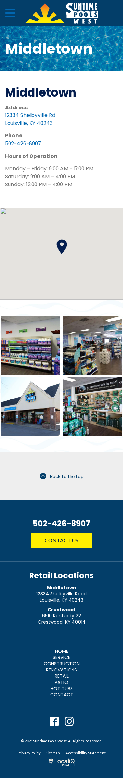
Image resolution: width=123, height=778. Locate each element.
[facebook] (54, 721)
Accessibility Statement (85, 753)
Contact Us (61, 540)
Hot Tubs (62, 688)
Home (61, 651)
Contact (61, 694)
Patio (61, 682)
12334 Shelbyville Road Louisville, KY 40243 (61, 597)
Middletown (48, 49)
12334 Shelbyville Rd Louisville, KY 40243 (30, 119)
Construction (62, 663)
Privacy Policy (29, 753)
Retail (62, 676)
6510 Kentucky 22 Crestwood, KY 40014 (62, 619)
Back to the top (67, 476)
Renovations (61, 670)
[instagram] (69, 721)
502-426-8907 (23, 143)
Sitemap (53, 753)
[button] (62, 247)
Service (61, 657)
